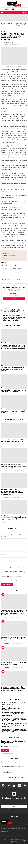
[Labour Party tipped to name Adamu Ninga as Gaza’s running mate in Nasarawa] (14, 430)
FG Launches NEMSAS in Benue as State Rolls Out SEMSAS (6, 23)
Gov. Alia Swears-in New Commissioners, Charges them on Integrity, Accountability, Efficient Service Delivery (12, 492)
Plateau (13, 279)
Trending (21, 10)
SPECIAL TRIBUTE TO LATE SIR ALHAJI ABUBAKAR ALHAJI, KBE (13, 663)
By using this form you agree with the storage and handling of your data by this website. (14, 573)
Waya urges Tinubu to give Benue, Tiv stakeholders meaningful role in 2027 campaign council (14, 466)
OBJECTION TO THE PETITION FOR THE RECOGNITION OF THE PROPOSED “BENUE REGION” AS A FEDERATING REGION (14, 613)
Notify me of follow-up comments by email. (11, 576)
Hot (13, 10)
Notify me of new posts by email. (9, 580)
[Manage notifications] (24, 841)
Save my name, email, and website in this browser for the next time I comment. (14, 568)
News (2, 342)
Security (7, 342)
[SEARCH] (26, 12)
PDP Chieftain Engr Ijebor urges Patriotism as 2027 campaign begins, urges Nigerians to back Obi (13, 517)
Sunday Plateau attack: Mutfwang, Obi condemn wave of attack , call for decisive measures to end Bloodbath (13, 346)
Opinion (3, 408)
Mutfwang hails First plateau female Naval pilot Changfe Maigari (13, 390)
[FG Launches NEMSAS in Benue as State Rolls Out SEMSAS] (7, 17)
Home (5, 839)
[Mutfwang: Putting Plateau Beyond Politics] (14, 402)
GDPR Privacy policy (19, 839)
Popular (6, 10)
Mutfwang (5, 279)
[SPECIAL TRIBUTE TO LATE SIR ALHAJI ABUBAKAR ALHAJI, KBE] (14, 654)
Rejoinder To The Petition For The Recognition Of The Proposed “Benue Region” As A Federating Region (13, 688)
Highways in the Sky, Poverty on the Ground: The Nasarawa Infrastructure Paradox (14, 639)
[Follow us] (24, 12)
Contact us (10, 839)
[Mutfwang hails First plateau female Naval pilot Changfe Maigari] (14, 381)
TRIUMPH (21, 279)
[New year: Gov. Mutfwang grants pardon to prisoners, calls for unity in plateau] (14, 358)
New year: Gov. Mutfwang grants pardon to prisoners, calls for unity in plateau (13, 369)
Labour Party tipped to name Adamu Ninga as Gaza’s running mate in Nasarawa (13, 441)
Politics (19, 419)
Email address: (14, 293)
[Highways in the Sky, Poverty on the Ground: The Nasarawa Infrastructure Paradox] (14, 628)
